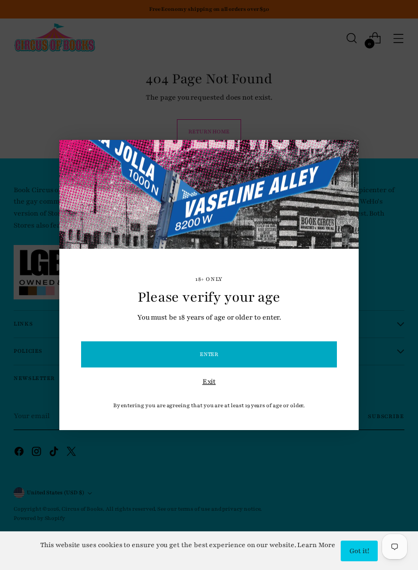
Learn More (316, 545)
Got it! (359, 551)
